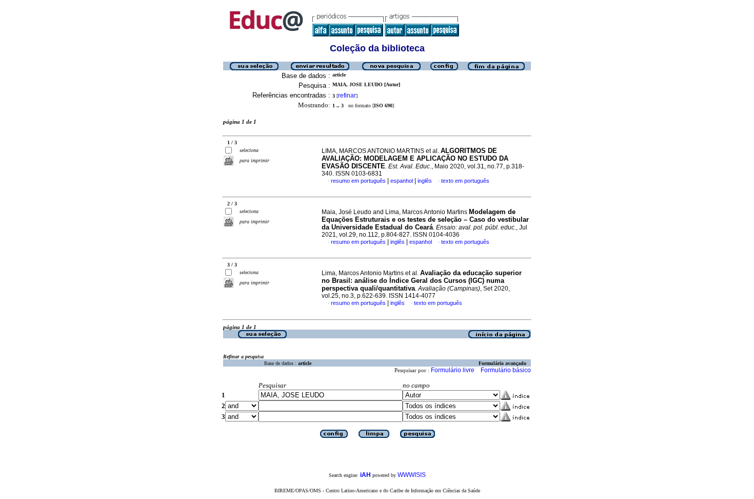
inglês (425, 181)
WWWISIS (412, 474)
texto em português (465, 181)
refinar (347, 95)
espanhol (401, 181)
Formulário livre (452, 370)
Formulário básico (506, 370)
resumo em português (358, 181)
